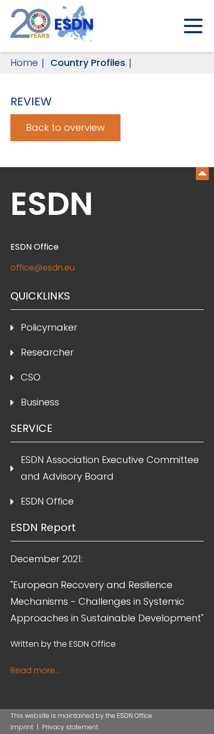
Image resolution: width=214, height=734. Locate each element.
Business (40, 402)
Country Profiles (87, 62)
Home (24, 62)
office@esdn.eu (42, 268)
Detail (202, 173)
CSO (31, 377)
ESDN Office (47, 501)
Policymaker (49, 327)
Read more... (35, 670)
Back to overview (65, 127)
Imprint (22, 727)
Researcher (47, 352)
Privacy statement (70, 727)
